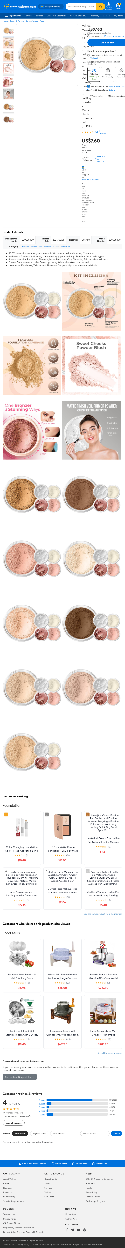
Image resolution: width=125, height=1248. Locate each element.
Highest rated (39, 1133)
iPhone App (70, 1214)
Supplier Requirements (13, 1201)
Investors (7, 1192)
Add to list (98, 96)
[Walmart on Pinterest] (84, 1230)
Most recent (20, 1133)
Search (116, 1133)
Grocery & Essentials (56, 15)
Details (112, 90)
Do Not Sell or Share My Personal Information (24, 1232)
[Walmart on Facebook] (67, 1230)
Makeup (34, 21)
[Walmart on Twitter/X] (73, 1230)
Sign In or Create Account (34, 1163)
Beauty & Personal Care (20, 21)
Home (5, 21)
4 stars (42, 1103)
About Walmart (10, 1178)
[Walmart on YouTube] (78, 1230)
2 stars (42, 1111)
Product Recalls (93, 1196)
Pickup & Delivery (77, 15)
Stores (47, 1183)
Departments (14, 15)
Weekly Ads (101, 1163)
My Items (118, 15)
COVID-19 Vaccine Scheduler (99, 1178)
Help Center (61, 1163)
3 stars (42, 1107)
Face (42, 21)
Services (28, 15)
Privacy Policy (9, 1218)
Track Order (81, 1163)
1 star (42, 1114)
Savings (39, 15)
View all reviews (13, 1122)
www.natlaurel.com (90, 179)
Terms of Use (9, 1214)
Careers (106, 15)
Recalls (89, 1187)
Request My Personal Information (18, 1227)
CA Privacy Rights (11, 1223)
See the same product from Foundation (103, 913)
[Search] (100, 6)
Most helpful (58, 1133)
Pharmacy (94, 15)
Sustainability (9, 1196)
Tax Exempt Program (95, 1201)
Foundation (65, 246)
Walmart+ (49, 1192)
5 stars (42, 1100)
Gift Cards (49, 1196)
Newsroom (8, 1187)
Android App (71, 1218)
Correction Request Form (19, 1077)
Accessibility (91, 1192)
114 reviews (102, 132)
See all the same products (110, 1052)
